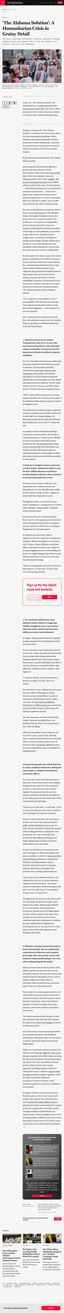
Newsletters (52, 2)
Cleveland (46, 1245)
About (46, 2)
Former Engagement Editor (28, 1206)
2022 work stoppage (45, 1022)
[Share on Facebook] (4, 102)
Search (42, 2)
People (24, 1302)
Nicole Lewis (8, 97)
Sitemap (38, 1302)
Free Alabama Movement (43, 838)
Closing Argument (7, 1245)
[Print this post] (14, 102)
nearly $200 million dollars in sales (42, 1102)
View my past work (43, 1212)
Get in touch (52, 1212)
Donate (60, 2)
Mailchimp (39, 600)
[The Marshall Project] (14, 2)
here (56, 115)
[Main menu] (2, 2)
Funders (44, 1302)
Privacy (31, 1302)
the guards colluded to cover (47, 745)
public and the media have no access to (38, 825)
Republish (6, 106)
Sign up (49, 597)
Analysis (5, 17)
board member (39, 213)
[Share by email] (10, 102)
